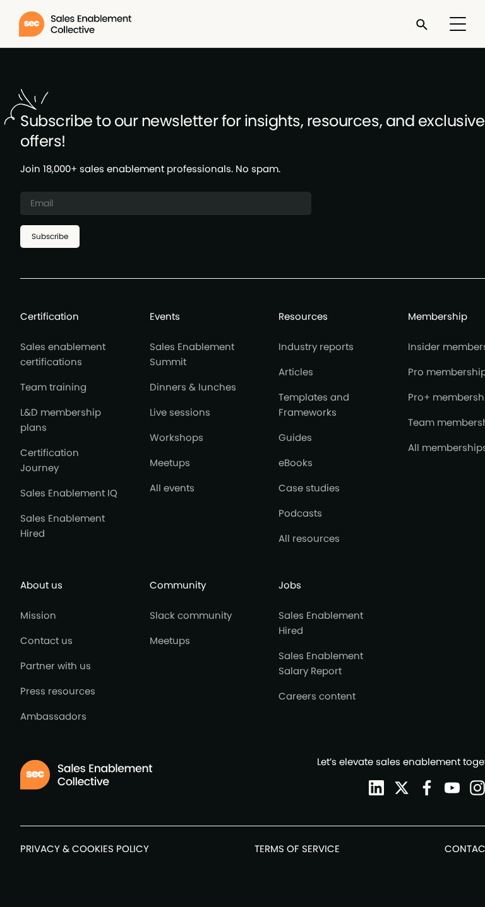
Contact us (46, 640)
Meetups (170, 462)
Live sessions (180, 412)
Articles (295, 371)
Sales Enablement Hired (62, 526)
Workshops (176, 437)
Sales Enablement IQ (68, 493)
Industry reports (316, 346)
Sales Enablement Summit (192, 354)
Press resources (57, 691)
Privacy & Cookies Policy (84, 848)
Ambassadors (53, 716)
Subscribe (50, 236)
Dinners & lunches (193, 387)
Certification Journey (49, 460)
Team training (53, 387)
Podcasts (300, 513)
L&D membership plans (60, 420)
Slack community (191, 615)
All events (172, 487)
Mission (38, 615)
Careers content (317, 696)
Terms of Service (297, 848)
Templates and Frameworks (313, 404)
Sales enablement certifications (62, 354)
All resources (309, 538)
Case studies (309, 487)
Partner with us (55, 665)
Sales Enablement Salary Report (320, 663)
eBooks (295, 462)
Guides (295, 437)
